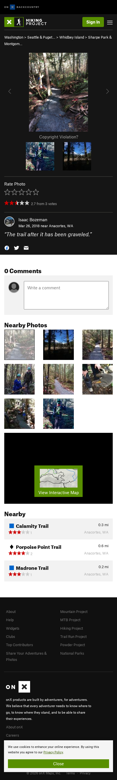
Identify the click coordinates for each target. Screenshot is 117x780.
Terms (70, 773)
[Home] (28, 22)
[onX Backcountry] (21, 7)
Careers (12, 735)
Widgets (12, 628)
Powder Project (72, 644)
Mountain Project (73, 611)
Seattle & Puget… (41, 37)
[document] (58, 756)
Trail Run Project (73, 636)
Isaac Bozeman (32, 219)
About (11, 611)
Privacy (85, 773)
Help (10, 619)
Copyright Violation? (58, 136)
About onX (14, 727)
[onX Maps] (18, 691)
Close (58, 763)
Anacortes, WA (61, 226)
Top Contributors (19, 644)
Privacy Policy (53, 752)
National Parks (72, 653)
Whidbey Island (71, 37)
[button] (6, 247)
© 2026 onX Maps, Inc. (43, 773)
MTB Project (70, 619)
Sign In (93, 21)
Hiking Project (71, 628)
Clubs (10, 636)
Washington (13, 37)
